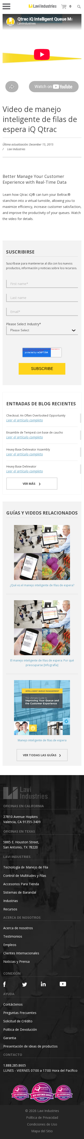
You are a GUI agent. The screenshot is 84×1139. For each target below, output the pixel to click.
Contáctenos (13, 1004)
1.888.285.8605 (14, 1065)
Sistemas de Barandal (19, 892)
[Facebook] (8, 984)
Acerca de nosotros (18, 928)
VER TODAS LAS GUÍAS (39, 755)
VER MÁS (29, 483)
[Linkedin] (45, 984)
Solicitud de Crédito (17, 1021)
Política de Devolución (20, 1029)
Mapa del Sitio (42, 1131)
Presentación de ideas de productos (30, 1046)
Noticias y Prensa (16, 961)
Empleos (9, 944)
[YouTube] (64, 984)
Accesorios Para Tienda (21, 884)
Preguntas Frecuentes (19, 1012)
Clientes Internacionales (21, 953)
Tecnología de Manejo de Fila (25, 867)
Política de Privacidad (42, 1117)
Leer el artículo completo (24, 420)
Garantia (9, 1038)
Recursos (10, 909)
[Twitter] (27, 985)
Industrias (10, 900)
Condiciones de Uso (42, 1124)
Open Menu (8, 6)
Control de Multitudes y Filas (24, 875)
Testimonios (12, 936)
